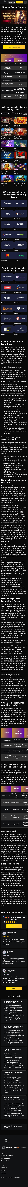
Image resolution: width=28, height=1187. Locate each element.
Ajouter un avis (14, 926)
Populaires (4, 113)
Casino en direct (12, 113)
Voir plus (14, 988)
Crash (18, 113)
